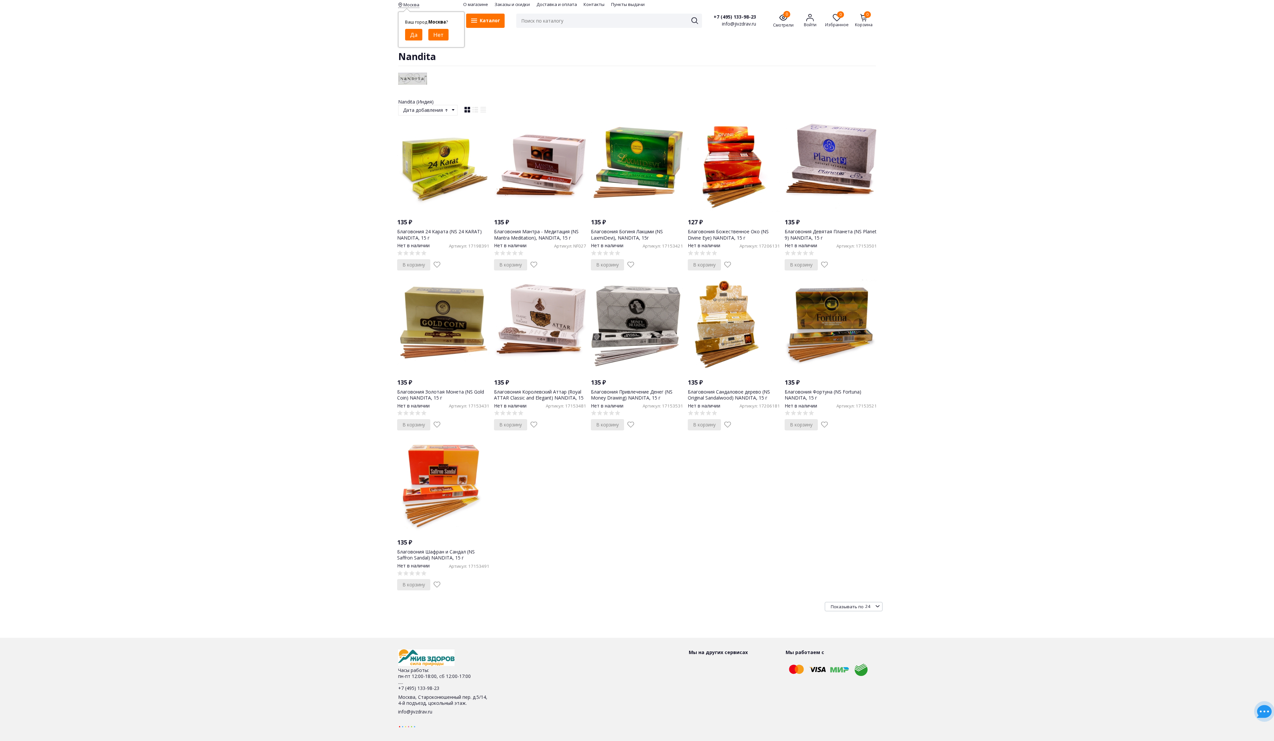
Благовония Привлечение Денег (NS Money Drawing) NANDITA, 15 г (631, 395)
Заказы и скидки (512, 4)
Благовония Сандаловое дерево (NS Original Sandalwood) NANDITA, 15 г (729, 395)
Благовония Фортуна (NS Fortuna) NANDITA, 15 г (823, 395)
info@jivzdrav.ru (415, 711)
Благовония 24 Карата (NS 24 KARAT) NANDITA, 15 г (439, 234)
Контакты (594, 4)
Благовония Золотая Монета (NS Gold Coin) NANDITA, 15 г (440, 395)
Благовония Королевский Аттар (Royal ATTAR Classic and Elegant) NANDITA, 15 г (539, 398)
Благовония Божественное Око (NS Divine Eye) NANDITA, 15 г (728, 234)
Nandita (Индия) (416, 102)
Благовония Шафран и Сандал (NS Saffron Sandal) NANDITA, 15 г (436, 555)
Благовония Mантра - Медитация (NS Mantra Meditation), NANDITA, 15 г (536, 234)
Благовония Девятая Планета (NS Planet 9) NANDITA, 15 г (831, 234)
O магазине (475, 4)
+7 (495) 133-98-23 (735, 17)
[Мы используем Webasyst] (407, 726)
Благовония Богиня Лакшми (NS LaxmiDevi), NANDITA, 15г (627, 234)
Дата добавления (423, 110)
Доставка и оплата (556, 4)
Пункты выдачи (628, 4)
